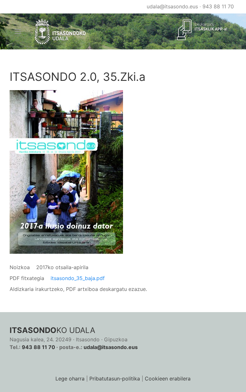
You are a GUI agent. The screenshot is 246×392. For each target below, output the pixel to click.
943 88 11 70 (218, 6)
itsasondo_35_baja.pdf (78, 278)
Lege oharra (70, 378)
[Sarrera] (60, 31)
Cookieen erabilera (168, 378)
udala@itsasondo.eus (172, 6)
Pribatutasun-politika (114, 378)
